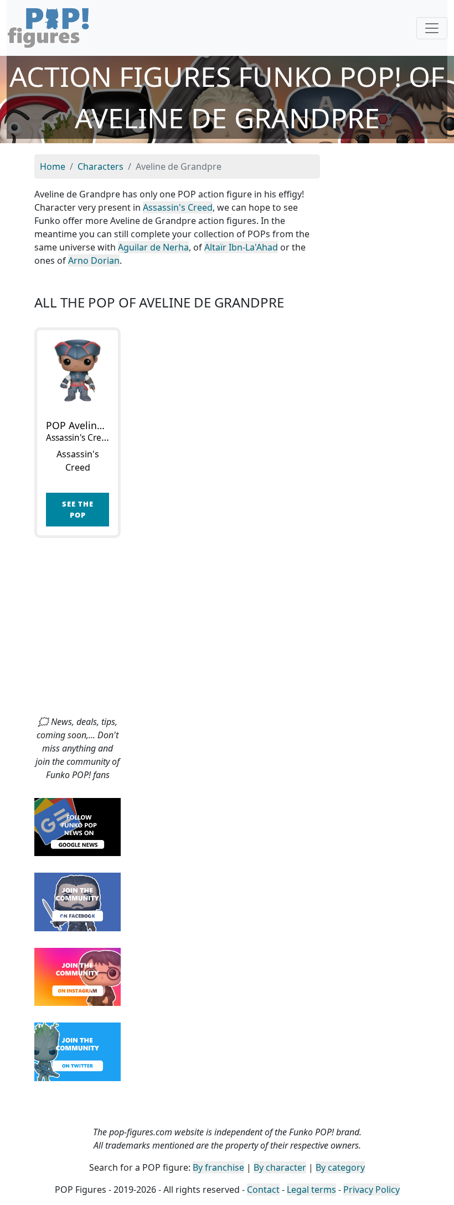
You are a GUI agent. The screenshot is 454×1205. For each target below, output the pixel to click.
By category (340, 1167)
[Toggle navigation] (431, 28)
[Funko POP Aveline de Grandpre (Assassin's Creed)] (77, 370)
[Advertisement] (227, 632)
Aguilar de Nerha (153, 247)
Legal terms (311, 1189)
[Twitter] (77, 1051)
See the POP (78, 509)
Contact (263, 1189)
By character (280, 1167)
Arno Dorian (94, 260)
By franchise (218, 1167)
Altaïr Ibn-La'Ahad (241, 247)
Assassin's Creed (178, 207)
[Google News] (77, 826)
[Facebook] (77, 901)
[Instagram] (77, 976)
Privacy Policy (371, 1189)
